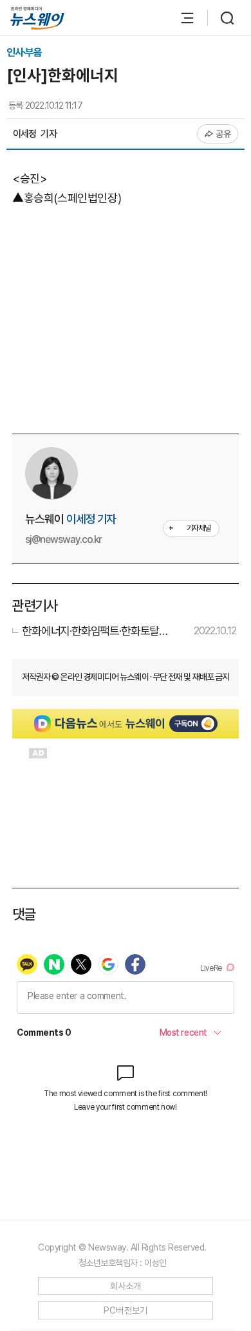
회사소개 (126, 1286)
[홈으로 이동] (37, 18)
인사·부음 (24, 52)
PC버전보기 (126, 1310)
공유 (224, 134)
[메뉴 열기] (180, 18)
